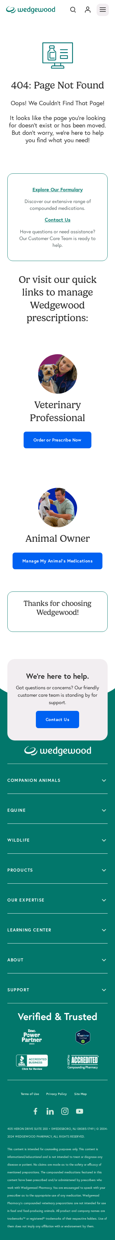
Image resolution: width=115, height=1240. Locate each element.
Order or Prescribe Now (57, 440)
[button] (57, 778)
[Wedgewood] (31, 9)
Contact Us (57, 719)
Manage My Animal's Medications (57, 561)
